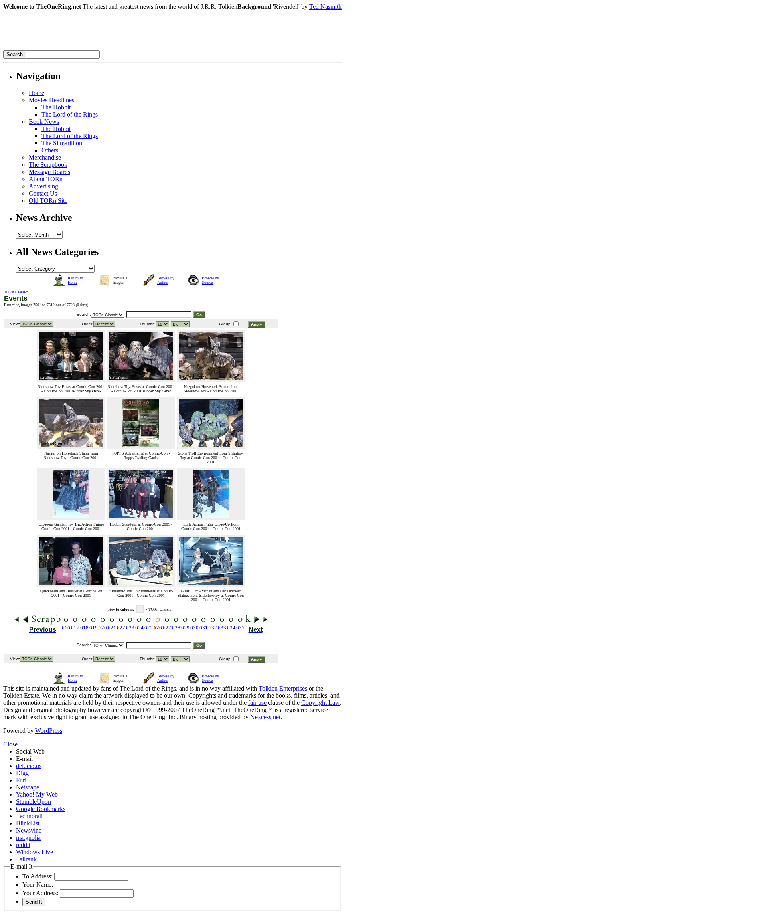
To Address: (37, 876)
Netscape (27, 787)
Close (10, 744)
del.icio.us (28, 765)
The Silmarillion (61, 143)
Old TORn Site (48, 200)
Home (36, 92)
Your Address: (40, 893)
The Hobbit (56, 107)
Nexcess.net (265, 717)
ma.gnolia (28, 837)
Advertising (43, 186)
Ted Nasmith (325, 6)
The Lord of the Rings (69, 114)
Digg (22, 773)
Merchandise (45, 157)
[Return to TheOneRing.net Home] (123, 48)
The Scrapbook (48, 164)
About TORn (46, 179)
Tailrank (26, 859)
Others (49, 150)
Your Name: (37, 884)
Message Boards (49, 171)
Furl (21, 780)
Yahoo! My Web (37, 794)
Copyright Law (320, 702)
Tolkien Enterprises (283, 688)
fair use (257, 702)
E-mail (24, 758)
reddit (23, 844)
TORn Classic (15, 292)
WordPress (48, 730)
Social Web (30, 751)
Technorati (29, 816)
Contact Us (43, 193)
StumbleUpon (33, 801)
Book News (44, 121)
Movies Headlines (51, 100)
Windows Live (34, 852)
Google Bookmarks (40, 808)
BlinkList (27, 823)
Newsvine (28, 830)
